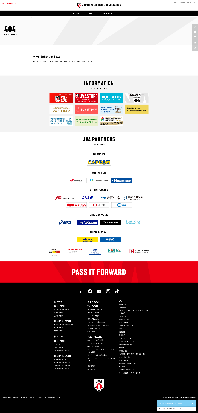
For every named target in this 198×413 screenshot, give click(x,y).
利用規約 (16, 397)
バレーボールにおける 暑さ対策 (98, 325)
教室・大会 (91, 332)
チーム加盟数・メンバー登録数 (129, 373)
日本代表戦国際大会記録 (62, 362)
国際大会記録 (58, 347)
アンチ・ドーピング (94, 328)
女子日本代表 (58, 316)
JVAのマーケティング (126, 326)
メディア (174, 2)
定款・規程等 (123, 322)
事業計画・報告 (124, 319)
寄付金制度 (123, 304)
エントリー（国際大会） (95, 343)
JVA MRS (182, 2)
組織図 (121, 348)
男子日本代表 (58, 313)
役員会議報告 (123, 360)
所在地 (58, 397)
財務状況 (122, 335)
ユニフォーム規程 (93, 313)
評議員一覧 (123, 351)
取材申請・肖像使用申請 (127, 363)
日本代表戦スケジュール (62, 359)
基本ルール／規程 (93, 346)
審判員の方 (91, 369)
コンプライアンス (125, 338)
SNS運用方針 (24, 397)
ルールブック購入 (93, 316)
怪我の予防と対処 (93, 319)
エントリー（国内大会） (95, 340)
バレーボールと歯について (96, 322)
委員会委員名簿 (124, 357)
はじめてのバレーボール (95, 309)
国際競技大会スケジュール (63, 365)
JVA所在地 (122, 316)
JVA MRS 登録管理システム (128, 370)
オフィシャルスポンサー (127, 341)
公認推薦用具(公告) (125, 344)
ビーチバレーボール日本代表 (64, 324)
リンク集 (32, 397)
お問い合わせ (40, 397)
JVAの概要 (122, 307)
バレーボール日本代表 (61, 309)
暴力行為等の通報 (50, 397)
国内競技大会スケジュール (63, 351)
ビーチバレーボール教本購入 (97, 355)
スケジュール (58, 344)
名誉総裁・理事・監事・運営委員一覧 (132, 354)
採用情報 (122, 366)
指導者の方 (91, 366)
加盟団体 (122, 332)
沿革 (120, 329)
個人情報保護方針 (7, 397)
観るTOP (58, 336)
